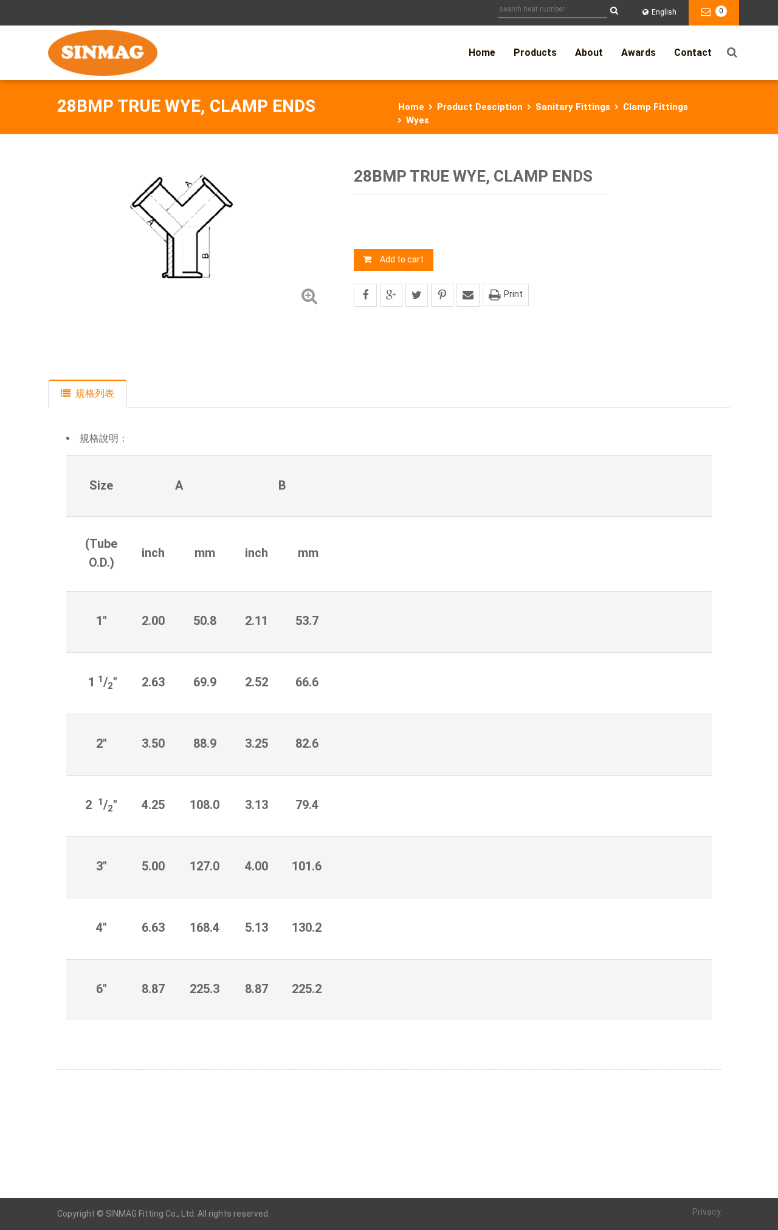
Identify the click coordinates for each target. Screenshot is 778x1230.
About (589, 52)
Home (482, 52)
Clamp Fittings (655, 106)
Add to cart (402, 259)
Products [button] (535, 52)
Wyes (417, 120)
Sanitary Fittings (572, 106)
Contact (693, 52)
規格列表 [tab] (94, 393)
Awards (638, 52)
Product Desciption (480, 106)
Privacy (706, 1212)
